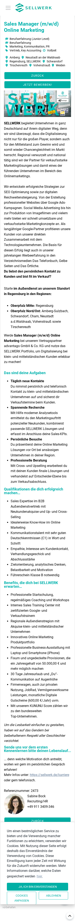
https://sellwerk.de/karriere (49, 775)
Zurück (37, 75)
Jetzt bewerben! (37, 84)
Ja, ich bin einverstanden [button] (38, 886)
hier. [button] (40, 876)
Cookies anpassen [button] (21, 898)
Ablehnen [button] (53, 895)
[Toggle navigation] (8, 8)
